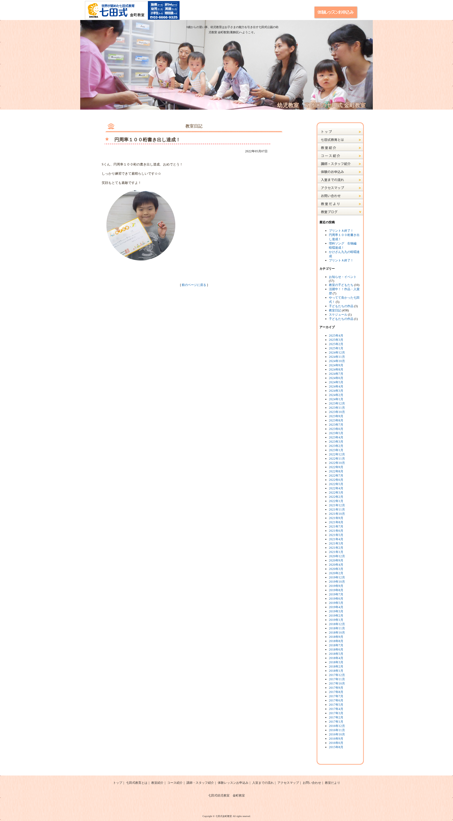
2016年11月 (337, 730)
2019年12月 (337, 577)
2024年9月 (336, 365)
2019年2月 (336, 615)
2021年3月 (336, 543)
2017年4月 (336, 709)
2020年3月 (336, 569)
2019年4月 (336, 607)
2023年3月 (336, 441)
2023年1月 (336, 450)
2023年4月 (336, 437)
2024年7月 (336, 373)
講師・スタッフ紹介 (200, 782)
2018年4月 (336, 658)
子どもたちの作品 (341, 306)
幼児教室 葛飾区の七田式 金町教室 (321, 105)
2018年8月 (336, 641)
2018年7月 (336, 645)
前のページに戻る (194, 285)
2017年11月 (337, 679)
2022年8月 (336, 471)
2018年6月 (336, 649)
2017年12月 (337, 675)
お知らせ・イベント (343, 277)
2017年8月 (336, 692)
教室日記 (335, 310)
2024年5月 (336, 382)
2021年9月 (336, 518)
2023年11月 (337, 407)
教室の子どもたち (341, 285)
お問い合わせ (312, 782)
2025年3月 (336, 340)
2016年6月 (336, 743)
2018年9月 (336, 637)
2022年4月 (336, 488)
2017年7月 (336, 696)
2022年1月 (336, 501)
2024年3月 (336, 390)
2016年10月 (337, 734)
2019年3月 (336, 611)
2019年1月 (336, 620)
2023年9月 (336, 416)
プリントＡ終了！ (341, 230)
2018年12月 (337, 624)
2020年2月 (336, 573)
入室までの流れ (263, 782)
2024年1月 (336, 399)
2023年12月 (337, 403)
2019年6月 (336, 598)
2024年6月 (336, 378)
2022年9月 (336, 467)
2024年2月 (336, 395)
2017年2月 (336, 717)
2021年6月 (336, 530)
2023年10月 (337, 412)
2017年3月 (336, 713)
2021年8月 (336, 522)
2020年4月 (336, 564)
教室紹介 (157, 782)
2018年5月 (336, 654)
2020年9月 (336, 560)
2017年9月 (336, 687)
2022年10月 (337, 463)
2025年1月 (336, 348)
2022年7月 (336, 475)
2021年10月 (337, 514)
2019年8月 (336, 590)
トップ (117, 782)
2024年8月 (336, 369)
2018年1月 (336, 670)
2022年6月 (336, 480)
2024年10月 (337, 361)
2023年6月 (336, 429)
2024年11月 (337, 357)
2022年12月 (337, 454)
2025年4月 (336, 335)
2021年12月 (337, 505)
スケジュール (338, 314)
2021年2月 (336, 547)
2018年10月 (337, 632)
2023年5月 (336, 433)
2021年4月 (336, 539)
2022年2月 (336, 497)
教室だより (332, 782)
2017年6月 (336, 700)
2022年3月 (336, 492)
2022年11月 (337, 458)
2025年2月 (336, 344)
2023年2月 (336, 446)
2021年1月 (336, 552)
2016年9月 (336, 738)
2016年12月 (337, 726)
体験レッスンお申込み (233, 782)
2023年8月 (336, 420)
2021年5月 (336, 535)
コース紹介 (175, 782)
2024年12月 (337, 352)
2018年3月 (336, 662)
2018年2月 (336, 666)
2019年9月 (336, 586)
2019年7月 (336, 594)
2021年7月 (336, 526)
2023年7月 (336, 424)
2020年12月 (337, 556)
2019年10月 (337, 581)
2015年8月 (336, 747)
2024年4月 (336, 386)
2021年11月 (337, 509)
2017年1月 (336, 721)
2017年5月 (336, 704)
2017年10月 (337, 683)
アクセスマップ (288, 782)
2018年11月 (337, 628)
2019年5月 (336, 603)
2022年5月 (336, 484)
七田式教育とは (136, 782)
